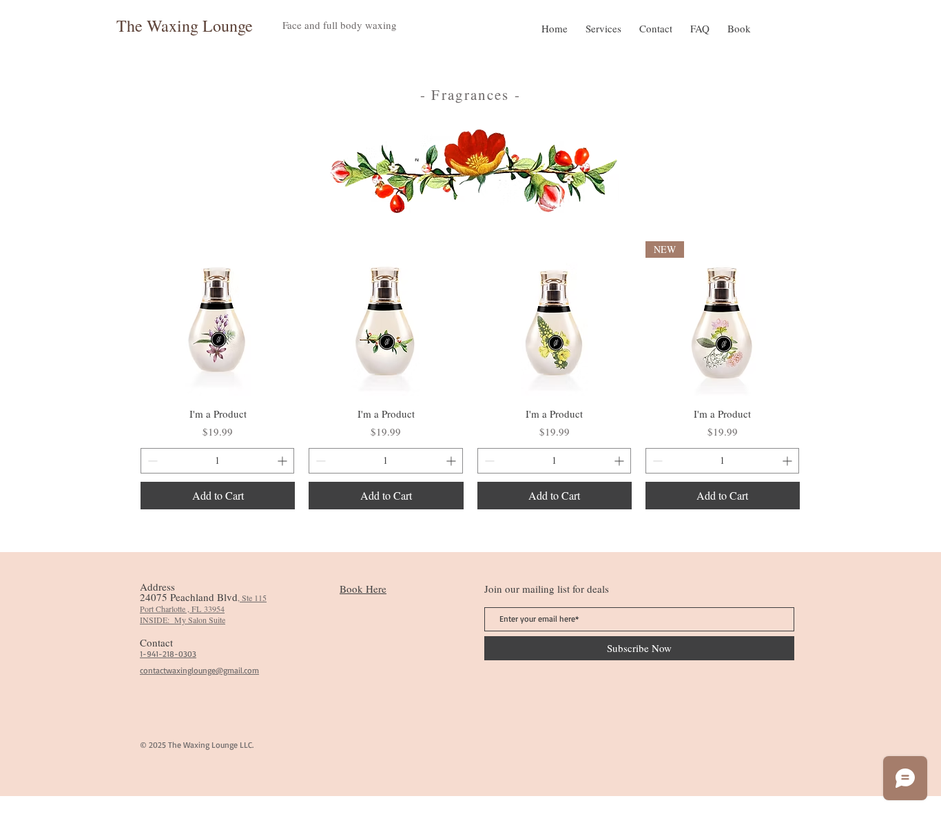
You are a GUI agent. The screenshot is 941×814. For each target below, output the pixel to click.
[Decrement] (151, 461)
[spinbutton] (217, 461)
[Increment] (283, 461)
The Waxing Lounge (184, 25)
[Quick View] (218, 318)
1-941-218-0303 (168, 654)
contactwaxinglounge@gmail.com (199, 670)
